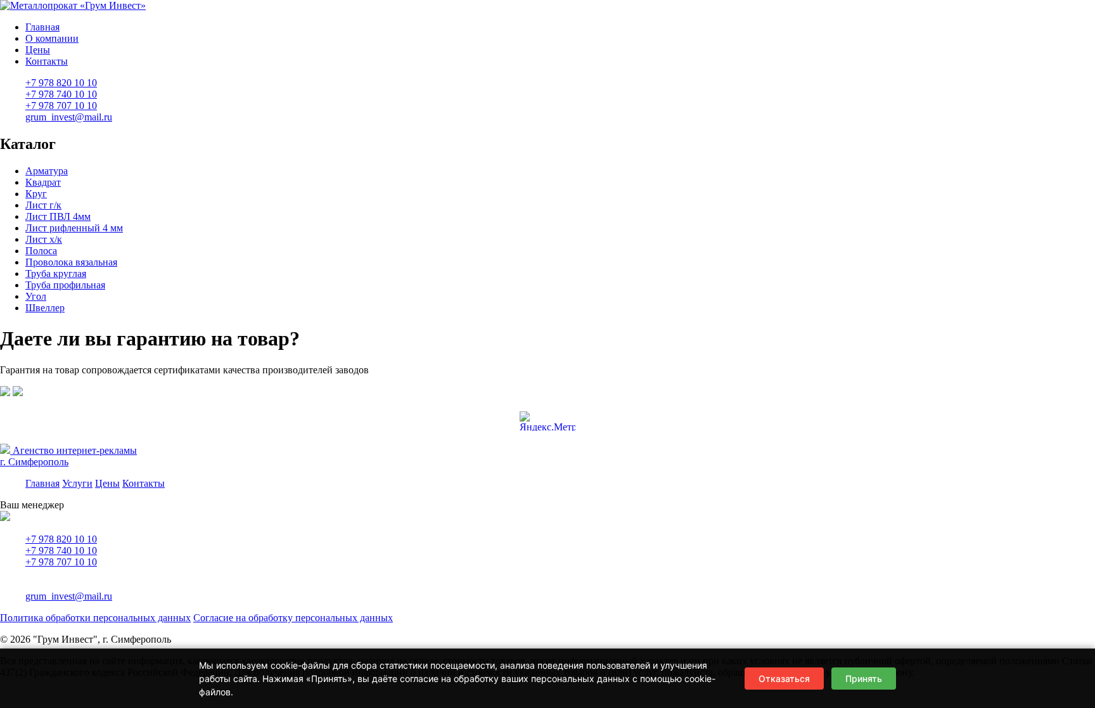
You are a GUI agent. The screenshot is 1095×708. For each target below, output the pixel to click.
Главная (42, 27)
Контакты (46, 61)
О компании (52, 38)
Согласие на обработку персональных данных (293, 617)
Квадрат (43, 182)
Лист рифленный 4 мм (74, 227)
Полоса (41, 250)
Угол (35, 296)
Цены (37, 49)
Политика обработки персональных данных (95, 617)
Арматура (46, 170)
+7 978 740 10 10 (61, 550)
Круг (36, 193)
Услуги (77, 483)
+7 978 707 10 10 (61, 562)
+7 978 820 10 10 (61, 539)
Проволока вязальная (71, 262)
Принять (863, 678)
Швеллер (45, 307)
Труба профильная (65, 285)
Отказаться (784, 678)
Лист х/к (43, 239)
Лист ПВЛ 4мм (58, 216)
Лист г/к (43, 205)
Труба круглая (55, 273)
